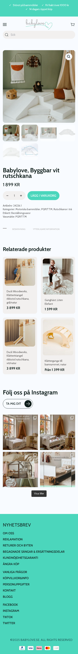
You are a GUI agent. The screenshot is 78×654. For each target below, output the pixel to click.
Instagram (11, 611)
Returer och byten (18, 545)
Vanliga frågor (15, 572)
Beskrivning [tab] (18, 229)
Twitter (9, 623)
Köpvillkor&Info (16, 578)
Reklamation (13, 539)
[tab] (5, 227)
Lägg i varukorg (43, 195)
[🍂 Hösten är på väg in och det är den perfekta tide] (20, 469)
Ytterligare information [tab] (46, 229)
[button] (5, 24)
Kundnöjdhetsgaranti (20, 558)
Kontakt (9, 590)
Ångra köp (11, 564)
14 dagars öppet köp (40, 9)
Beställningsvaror (20, 213)
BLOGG (8, 597)
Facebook (10, 604)
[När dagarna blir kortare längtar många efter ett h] (20, 432)
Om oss (8, 533)
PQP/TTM (46, 209)
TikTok (8, 617)
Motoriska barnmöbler (28, 209)
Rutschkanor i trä (63, 209)
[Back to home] (39, 24)
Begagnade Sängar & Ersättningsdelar (34, 551)
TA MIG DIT (13, 403)
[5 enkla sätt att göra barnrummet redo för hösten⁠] (57, 469)
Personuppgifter (16, 584)
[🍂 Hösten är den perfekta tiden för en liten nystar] (57, 432)
